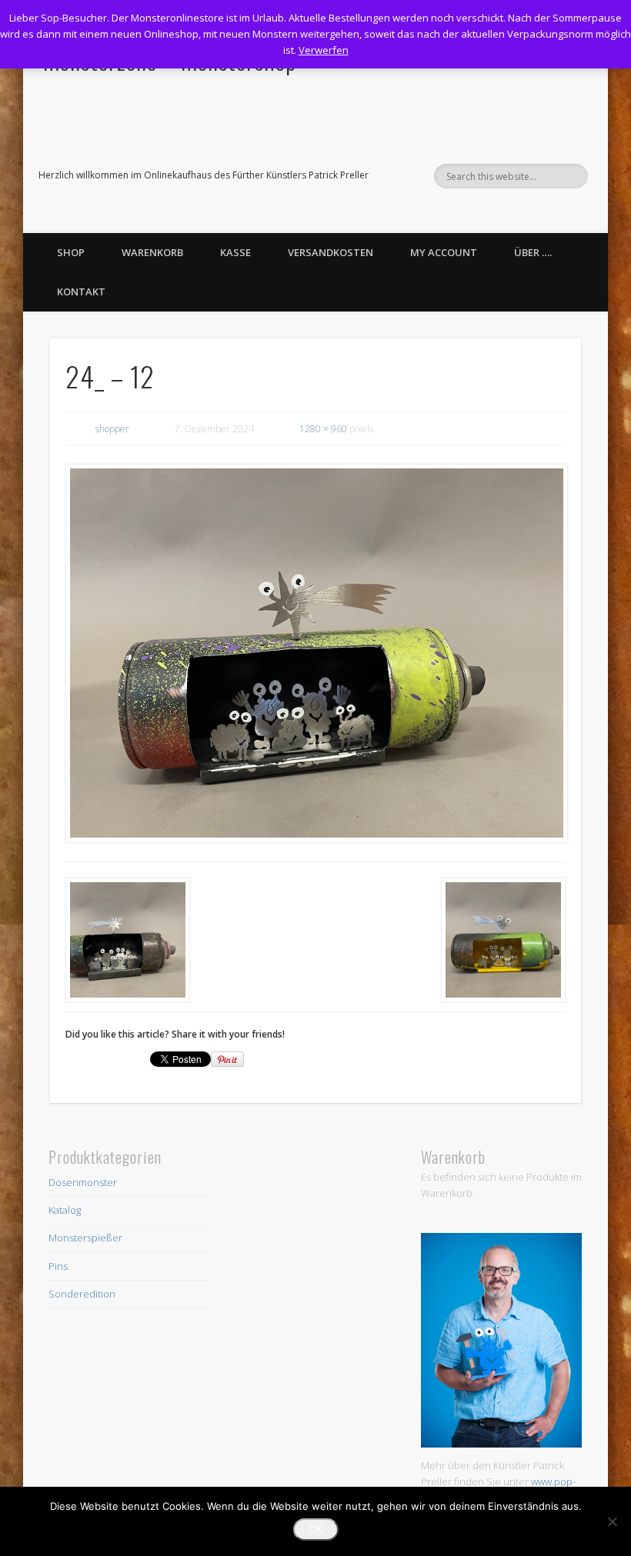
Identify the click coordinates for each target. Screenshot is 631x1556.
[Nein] (611, 1521)
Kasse (235, 252)
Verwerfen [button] (324, 50)
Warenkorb (152, 252)
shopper (112, 428)
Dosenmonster (82, 1182)
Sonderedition (81, 1294)
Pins (58, 1266)
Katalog (64, 1210)
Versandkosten (330, 252)
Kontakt (81, 291)
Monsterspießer (85, 1237)
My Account (443, 252)
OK (316, 1529)
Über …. (533, 252)
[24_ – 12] (315, 653)
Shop (71, 252)
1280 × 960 (323, 428)
